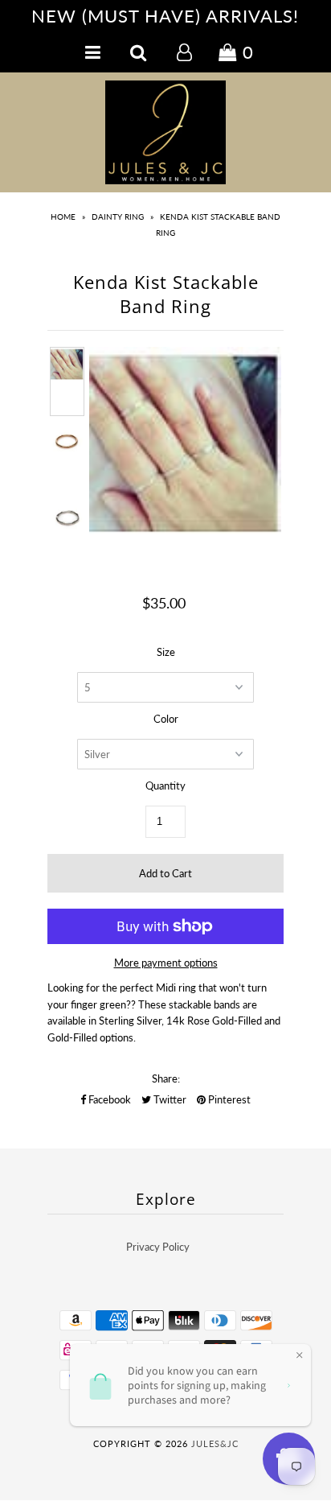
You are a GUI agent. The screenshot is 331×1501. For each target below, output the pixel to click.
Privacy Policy (158, 1246)
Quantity (165, 785)
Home (63, 216)
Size (166, 651)
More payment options (166, 962)
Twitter (168, 1099)
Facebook (108, 1099)
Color (165, 718)
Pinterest (228, 1099)
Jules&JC (215, 1443)
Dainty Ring (118, 216)
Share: (166, 1078)
